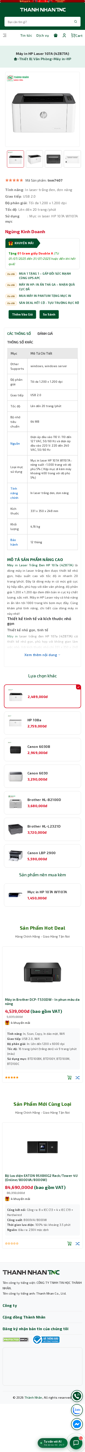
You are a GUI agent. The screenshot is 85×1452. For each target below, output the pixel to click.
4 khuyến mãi (20, 1023)
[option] (42, 109)
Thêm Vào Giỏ (22, 314)
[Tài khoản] (64, 35)
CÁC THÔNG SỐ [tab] (19, 333)
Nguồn (15, 443)
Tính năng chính (14, 493)
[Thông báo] (46, 1340)
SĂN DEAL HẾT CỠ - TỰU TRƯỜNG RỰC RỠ (49, 303)
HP (69, 59)
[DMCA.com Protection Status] (16, 1339)
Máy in (59, 59)
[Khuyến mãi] (55, 35)
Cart (78, 35)
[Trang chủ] (15, 59)
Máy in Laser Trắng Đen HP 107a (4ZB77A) (40, 565)
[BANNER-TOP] (42, 1)
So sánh (49, 314)
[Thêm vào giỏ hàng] (69, 1077)
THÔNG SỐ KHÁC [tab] (20, 342)
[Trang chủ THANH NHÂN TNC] (42, 9)
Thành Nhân (33, 1397)
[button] (49, 314)
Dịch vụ (42, 35)
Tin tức (26, 35)
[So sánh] (77, 1077)
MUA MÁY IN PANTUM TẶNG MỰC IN (45, 296)
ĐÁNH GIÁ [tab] (45, 333)
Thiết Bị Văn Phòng (35, 59)
